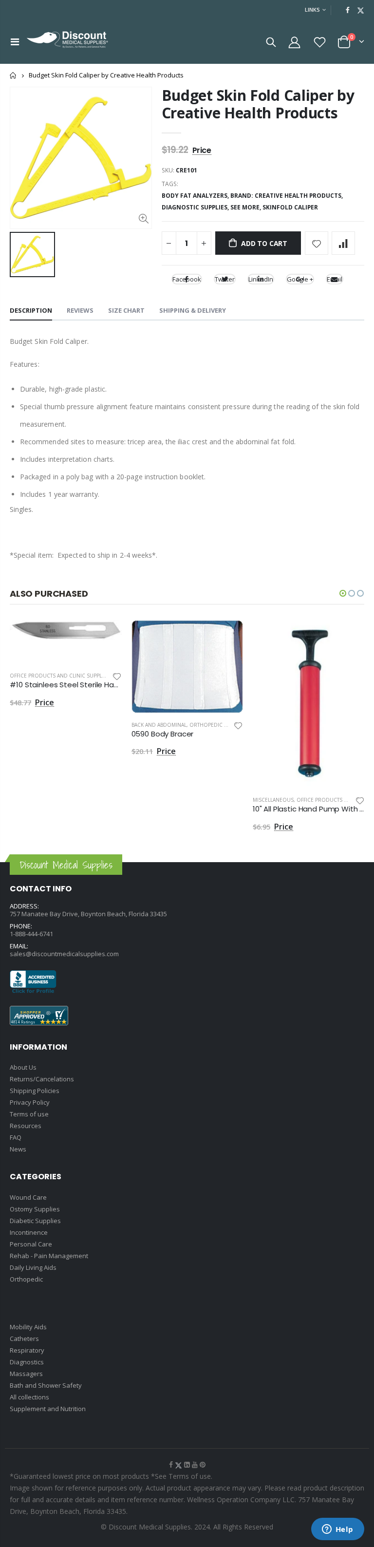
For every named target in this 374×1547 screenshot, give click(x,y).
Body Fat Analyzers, (196, 195)
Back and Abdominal (159, 724)
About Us (23, 1067)
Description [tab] (31, 310)
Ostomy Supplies (35, 1209)
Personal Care (31, 1244)
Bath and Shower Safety (46, 1385)
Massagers (26, 1373)
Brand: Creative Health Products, (287, 195)
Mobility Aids (28, 1326)
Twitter (225, 279)
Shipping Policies (34, 1090)
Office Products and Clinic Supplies (59, 675)
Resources (25, 1125)
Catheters (24, 1338)
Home (13, 75)
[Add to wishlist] (316, 243)
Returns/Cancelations (42, 1079)
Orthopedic (26, 1279)
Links (312, 9)
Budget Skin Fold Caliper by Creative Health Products (258, 104)
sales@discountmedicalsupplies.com (64, 953)
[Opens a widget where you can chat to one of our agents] (337, 1530)
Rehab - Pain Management (49, 1255)
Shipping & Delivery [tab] (192, 310)
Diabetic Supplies (35, 1220)
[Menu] (15, 41)
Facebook (186, 279)
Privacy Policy (30, 1102)
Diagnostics (27, 1362)
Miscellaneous (273, 799)
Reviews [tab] (80, 310)
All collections (29, 1397)
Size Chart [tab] (126, 310)
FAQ (15, 1137)
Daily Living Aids (33, 1267)
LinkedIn (260, 279)
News (18, 1149)
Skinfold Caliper (290, 207)
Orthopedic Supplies (217, 724)
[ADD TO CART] (105, 636)
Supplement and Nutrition (48, 1408)
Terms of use (29, 1114)
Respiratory (27, 1350)
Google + (300, 279)
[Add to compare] (343, 243)
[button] (342, 593)
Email (334, 279)
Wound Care (28, 1197)
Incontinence (29, 1232)
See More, (246, 207)
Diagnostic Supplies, (196, 207)
